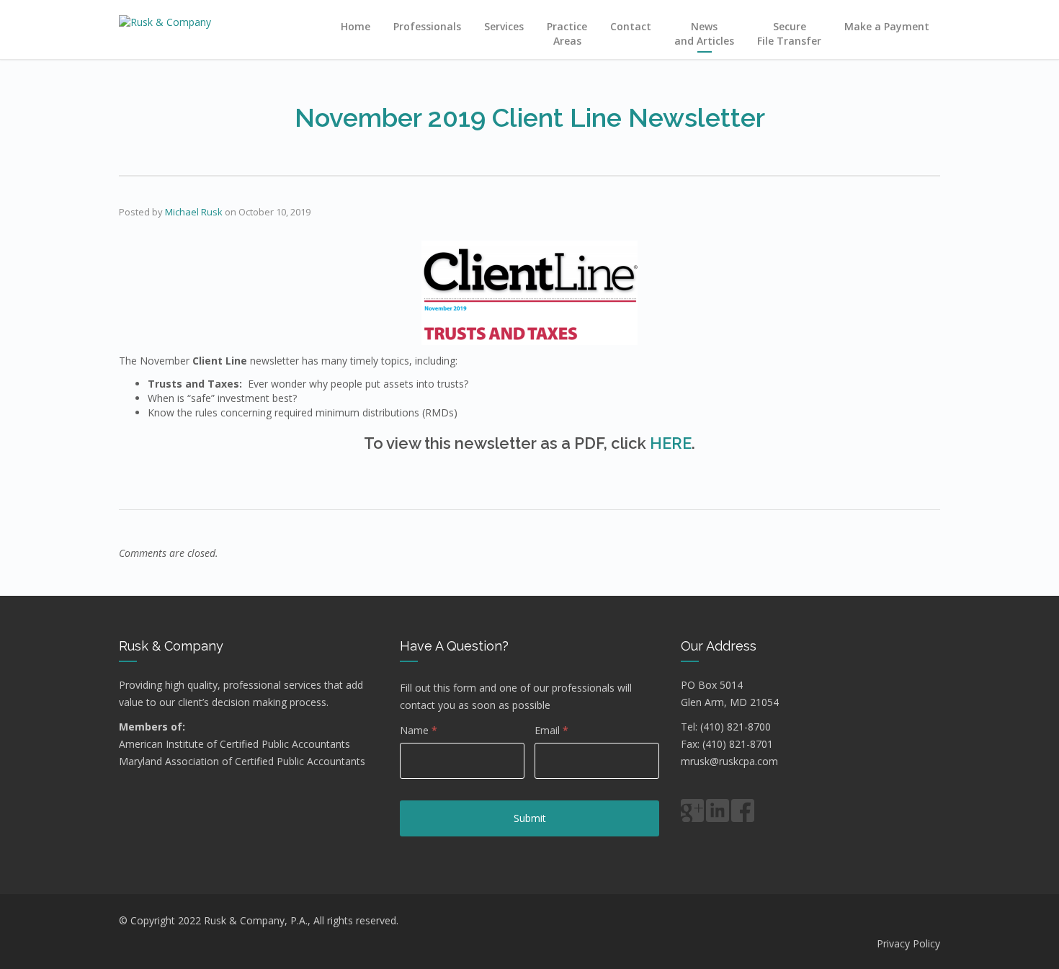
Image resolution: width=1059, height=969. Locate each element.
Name (418, 730)
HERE (671, 443)
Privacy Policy (908, 943)
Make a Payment (886, 26)
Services (504, 26)
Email (551, 730)
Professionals (427, 26)
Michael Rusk (194, 211)
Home (355, 26)
